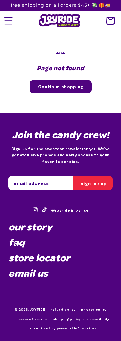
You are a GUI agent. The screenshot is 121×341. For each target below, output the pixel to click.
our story (30, 226)
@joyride (60, 210)
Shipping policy (67, 319)
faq (16, 242)
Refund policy (63, 310)
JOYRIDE (37, 310)
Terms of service (32, 319)
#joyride (80, 210)
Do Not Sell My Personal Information (63, 328)
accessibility (97, 319)
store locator (39, 257)
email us (28, 273)
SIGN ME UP (94, 183)
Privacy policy (94, 310)
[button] (8, 21)
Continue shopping (60, 86)
